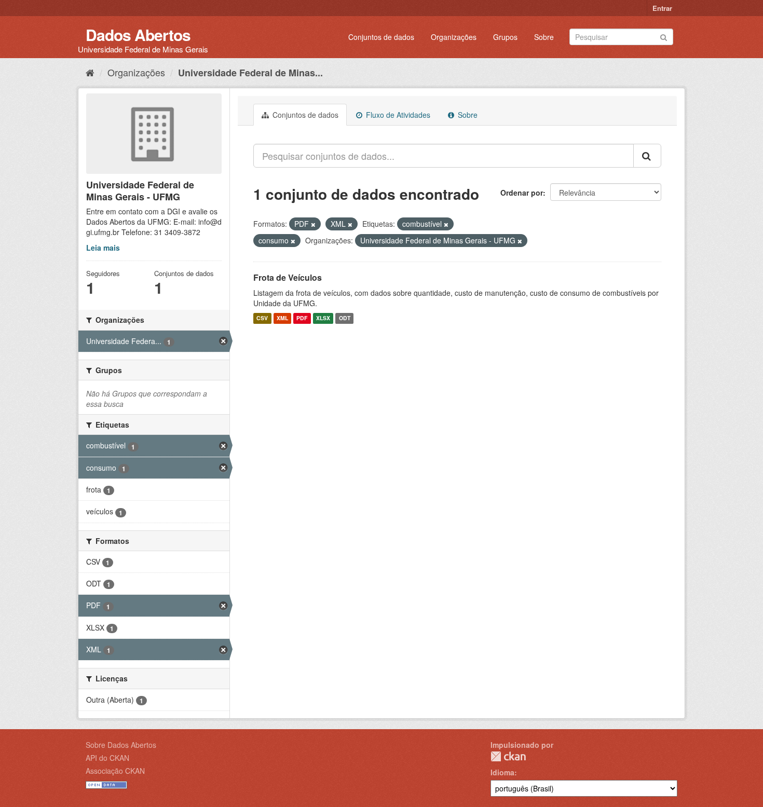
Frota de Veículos (287, 277)
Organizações (453, 37)
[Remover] (313, 224)
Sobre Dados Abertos (121, 745)
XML (282, 318)
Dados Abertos (138, 34)
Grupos (505, 37)
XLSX (323, 318)
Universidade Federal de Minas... (250, 72)
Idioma (502, 772)
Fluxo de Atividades (397, 115)
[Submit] (663, 36)
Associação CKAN (115, 770)
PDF (301, 318)
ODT (344, 318)
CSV (262, 318)
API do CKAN (107, 758)
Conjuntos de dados (381, 37)
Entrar (662, 8)
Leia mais (103, 247)
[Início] (90, 72)
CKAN (508, 756)
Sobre (544, 37)
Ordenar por (521, 192)
